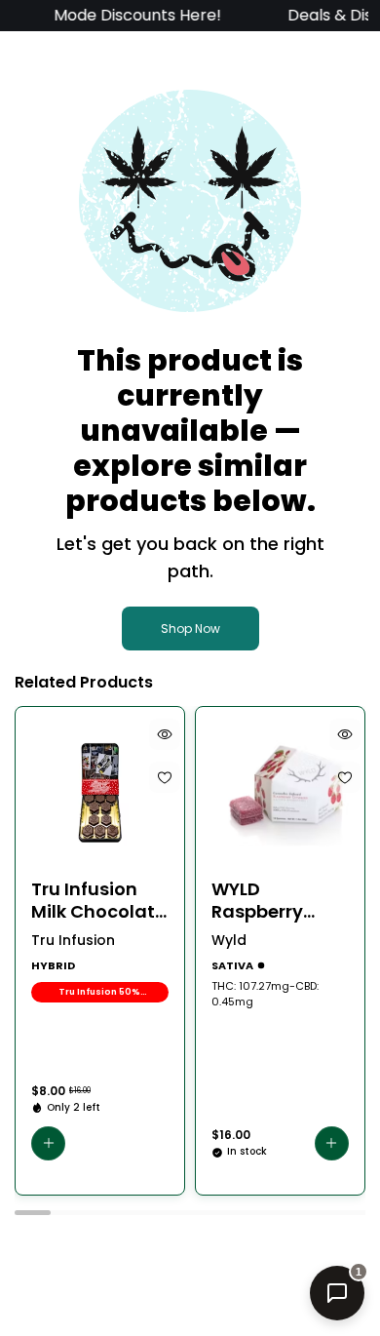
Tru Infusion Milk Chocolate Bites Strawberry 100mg (98, 901)
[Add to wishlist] (164, 777)
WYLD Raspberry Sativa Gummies (257, 901)
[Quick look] (164, 734)
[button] (48, 1143)
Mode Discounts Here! (132, 15)
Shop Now (190, 628)
